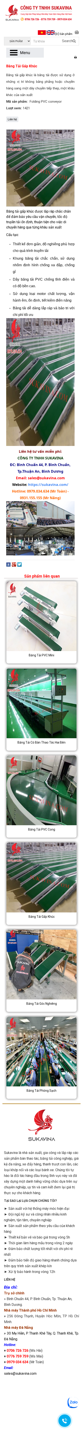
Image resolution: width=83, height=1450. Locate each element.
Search (67, 41)
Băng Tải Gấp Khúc (42, 916)
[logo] (41, 13)
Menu (25, 52)
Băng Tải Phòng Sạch (41, 1090)
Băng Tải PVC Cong (41, 829)
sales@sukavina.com (20, 1373)
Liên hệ (12, 119)
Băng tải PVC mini (41, 655)
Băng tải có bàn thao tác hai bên (41, 742)
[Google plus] (14, 566)
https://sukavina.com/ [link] (48, 484)
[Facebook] (8, 566)
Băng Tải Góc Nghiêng (41, 1003)
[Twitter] (19, 566)
